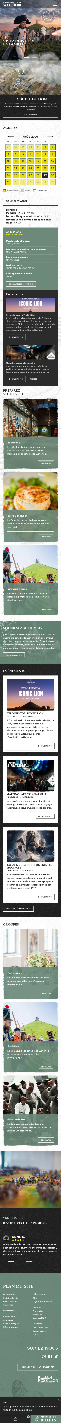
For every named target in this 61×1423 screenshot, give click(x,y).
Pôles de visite (10, 1301)
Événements (9, 1310)
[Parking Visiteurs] (31, 92)
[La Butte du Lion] (21, 71)
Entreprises (38, 1311)
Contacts (37, 1323)
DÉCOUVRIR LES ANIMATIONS (21, 284)
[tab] (27, 56)
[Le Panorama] (18, 80)
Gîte (35, 1298)
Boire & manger (11, 1323)
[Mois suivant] (51, 137)
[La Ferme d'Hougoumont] (50, 65)
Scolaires (37, 1314)
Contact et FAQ (40, 1327)
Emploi (36, 1334)
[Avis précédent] (11, 1261)
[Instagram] (44, 1356)
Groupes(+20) (40, 1318)
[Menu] (55, 4)
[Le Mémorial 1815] (25, 83)
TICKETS (33, 379)
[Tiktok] (56, 1356)
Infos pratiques (10, 1327)
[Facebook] (50, 1356)
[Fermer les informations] (58, 1399)
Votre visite (9, 1316)
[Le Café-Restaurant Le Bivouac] (16, 86)
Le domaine (9, 1294)
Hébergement (39, 1294)
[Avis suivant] (29, 1261)
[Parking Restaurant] (11, 88)
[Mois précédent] (10, 137)
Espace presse (40, 1331)
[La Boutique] (22, 81)
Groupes (37, 1307)
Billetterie (8, 1320)
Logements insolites (43, 1301)
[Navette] (19, 82)
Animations (8, 1305)
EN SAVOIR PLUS (30, 115)
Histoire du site (10, 1298)
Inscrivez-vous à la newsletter (37, 1367)
